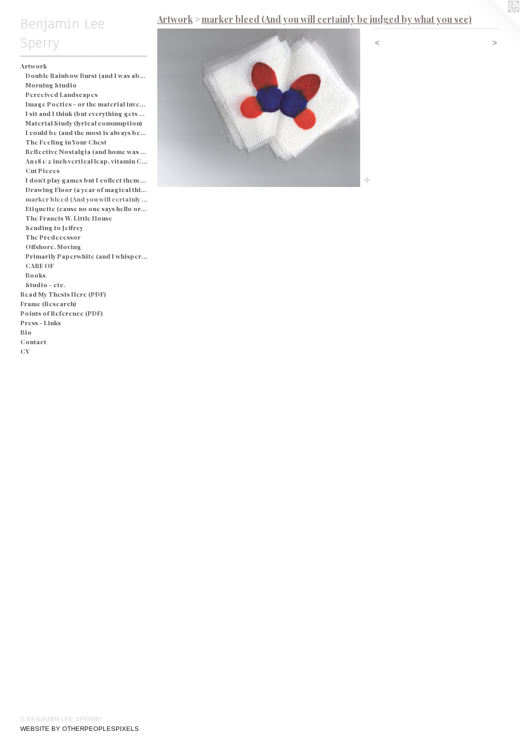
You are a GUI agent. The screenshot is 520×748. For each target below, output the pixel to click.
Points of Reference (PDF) (61, 313)
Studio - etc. (45, 284)
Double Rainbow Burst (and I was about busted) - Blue (86, 75)
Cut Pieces (42, 170)
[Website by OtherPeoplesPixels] (494, 25)
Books (35, 275)
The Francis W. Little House (68, 218)
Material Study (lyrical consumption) (83, 123)
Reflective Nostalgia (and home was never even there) (86, 151)
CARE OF (39, 265)
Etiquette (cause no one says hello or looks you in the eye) (86, 208)
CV (25, 351)
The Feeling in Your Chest (66, 142)
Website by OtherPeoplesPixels (79, 728)
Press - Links (40, 322)
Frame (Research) (48, 303)
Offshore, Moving (53, 246)
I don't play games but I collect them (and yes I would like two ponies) (86, 180)
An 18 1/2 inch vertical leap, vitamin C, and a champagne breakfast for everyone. (86, 161)
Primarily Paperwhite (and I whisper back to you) (86, 256)
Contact (33, 341)
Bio (26, 332)
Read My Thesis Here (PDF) (63, 294)
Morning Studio (51, 85)
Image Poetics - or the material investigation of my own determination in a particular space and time (86, 104)
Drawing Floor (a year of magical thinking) (86, 189)
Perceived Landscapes (61, 94)
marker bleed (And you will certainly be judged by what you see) (86, 199)
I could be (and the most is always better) (86, 132)
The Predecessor (53, 237)
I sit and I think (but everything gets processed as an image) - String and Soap (86, 113)
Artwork (33, 65)
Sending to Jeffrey (54, 227)
